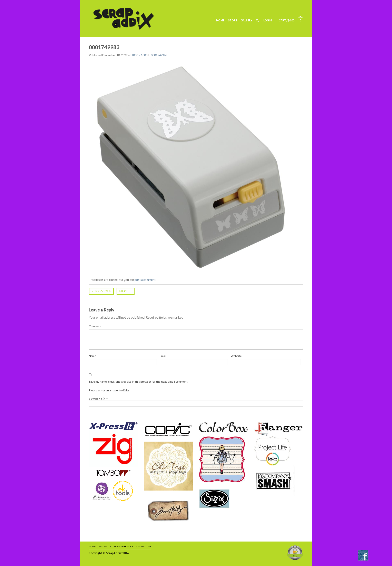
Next (125, 291)
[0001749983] (191, 166)
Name (92, 356)
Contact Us (143, 546)
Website (236, 356)
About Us (105, 546)
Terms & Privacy (123, 546)
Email (163, 356)
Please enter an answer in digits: (109, 390)
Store (232, 20)
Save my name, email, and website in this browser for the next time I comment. (138, 381)
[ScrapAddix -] (130, 18)
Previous (101, 291)
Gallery (246, 20)
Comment (95, 326)
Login (267, 20)
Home (220, 20)
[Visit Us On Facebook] (363, 555)
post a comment (145, 279)
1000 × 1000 (139, 55)
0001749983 (159, 55)
